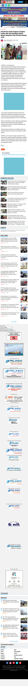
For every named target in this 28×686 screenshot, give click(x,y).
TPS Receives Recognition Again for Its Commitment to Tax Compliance (10, 313)
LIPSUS (15, 653)
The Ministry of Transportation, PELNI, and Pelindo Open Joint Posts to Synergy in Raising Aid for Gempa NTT (10, 306)
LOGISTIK (2, 655)
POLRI (3, 149)
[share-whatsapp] (9, 5)
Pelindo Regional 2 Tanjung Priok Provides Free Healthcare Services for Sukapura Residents (9, 298)
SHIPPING (3, 658)
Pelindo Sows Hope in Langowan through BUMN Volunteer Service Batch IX (10, 248)
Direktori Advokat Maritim (20, 667)
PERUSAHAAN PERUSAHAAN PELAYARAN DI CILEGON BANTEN (11, 601)
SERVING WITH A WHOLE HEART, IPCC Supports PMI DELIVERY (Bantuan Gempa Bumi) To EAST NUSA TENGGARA (10, 281)
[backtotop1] (27, 670)
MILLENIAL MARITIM (18, 655)
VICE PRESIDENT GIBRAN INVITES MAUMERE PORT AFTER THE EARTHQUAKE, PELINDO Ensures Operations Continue (9, 273)
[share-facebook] (3, 5)
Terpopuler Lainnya (14, 641)
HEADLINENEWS (17, 651)
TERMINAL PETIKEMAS (18, 658)
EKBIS (15, 649)
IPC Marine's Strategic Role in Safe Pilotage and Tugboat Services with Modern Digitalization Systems (11, 610)
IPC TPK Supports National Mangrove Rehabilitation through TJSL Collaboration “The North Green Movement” (10, 618)
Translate (10, 328)
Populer (20, 1)
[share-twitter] (6, 5)
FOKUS (2, 651)
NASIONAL (3, 657)
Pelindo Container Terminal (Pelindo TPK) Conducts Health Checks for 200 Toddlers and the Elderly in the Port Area (10, 635)
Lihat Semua (14, 321)
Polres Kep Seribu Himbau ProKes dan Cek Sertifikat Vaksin (14, 154)
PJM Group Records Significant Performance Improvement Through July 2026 (9, 256)
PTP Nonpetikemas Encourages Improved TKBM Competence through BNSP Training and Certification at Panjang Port (10, 289)
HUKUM (2, 653)
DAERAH (2, 649)
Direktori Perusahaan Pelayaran (9, 667)
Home (2, 29)
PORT (15, 657)
